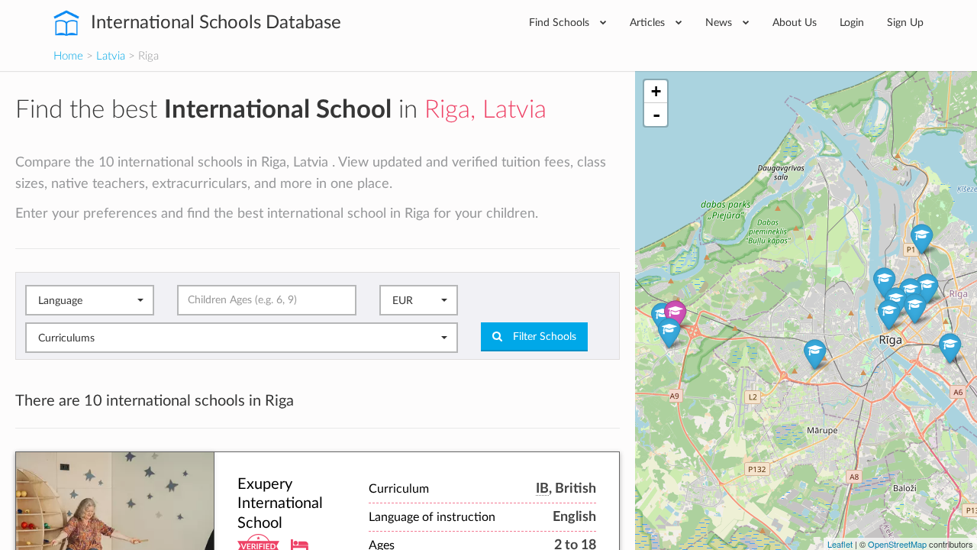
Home (68, 56)
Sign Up (905, 22)
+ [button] (656, 91)
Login (852, 22)
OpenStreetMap (897, 544)
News (720, 22)
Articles (649, 22)
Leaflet (840, 544)
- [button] (656, 114)
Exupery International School (280, 504)
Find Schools (560, 22)
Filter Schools (543, 337)
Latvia (110, 56)
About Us (794, 22)
